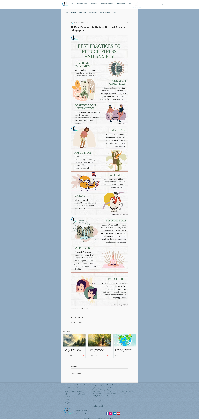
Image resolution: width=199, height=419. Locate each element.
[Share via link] (83, 317)
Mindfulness (93, 12)
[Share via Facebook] (71, 317)
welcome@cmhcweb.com (87, 413)
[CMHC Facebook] (107, 413)
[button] (72, 4)
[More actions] (127, 23)
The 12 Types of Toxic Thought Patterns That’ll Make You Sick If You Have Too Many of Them (74, 350)
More (114, 12)
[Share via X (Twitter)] (75, 317)
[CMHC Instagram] (110, 413)
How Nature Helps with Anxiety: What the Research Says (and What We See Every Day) (99, 350)
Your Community (105, 12)
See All (134, 331)
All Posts (65, 12)
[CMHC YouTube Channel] (118, 413)
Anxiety (73, 12)
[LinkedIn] (114, 413)
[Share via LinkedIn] (79, 317)
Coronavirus (82, 12)
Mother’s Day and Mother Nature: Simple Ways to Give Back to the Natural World (123, 350)
